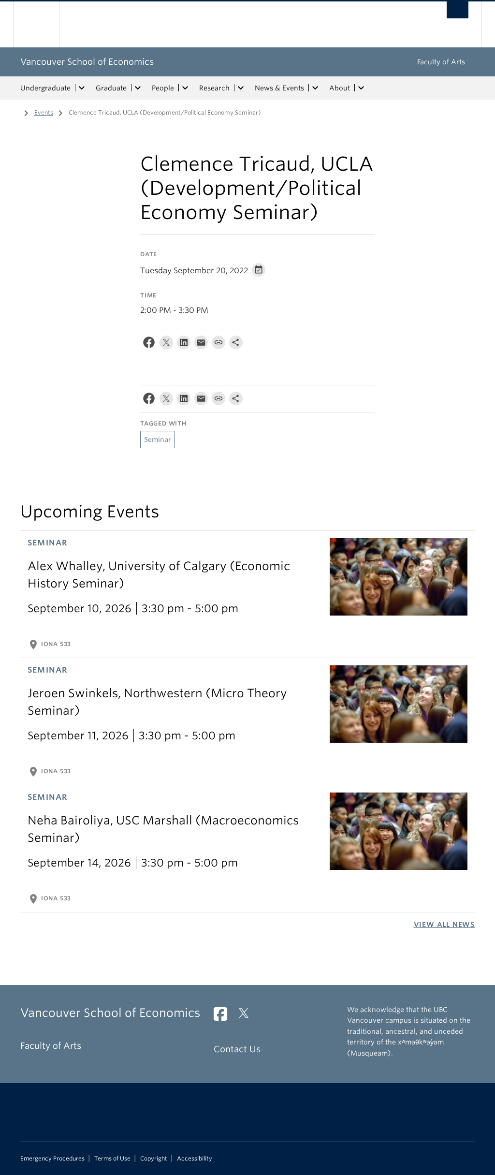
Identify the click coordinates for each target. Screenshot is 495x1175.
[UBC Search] (457, 9)
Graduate (111, 88)
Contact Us (237, 1049)
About (339, 88)
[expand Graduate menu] (138, 88)
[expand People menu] (185, 88)
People (163, 88)
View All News (444, 924)
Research (214, 88)
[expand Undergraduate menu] (81, 88)
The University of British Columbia (43, 24)
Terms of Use (112, 1158)
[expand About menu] (361, 88)
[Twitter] (166, 344)
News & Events (279, 88)
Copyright (153, 1158)
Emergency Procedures (52, 1158)
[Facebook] (149, 344)
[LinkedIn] (183, 344)
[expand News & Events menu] (315, 88)
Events (43, 112)
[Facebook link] (224, 1017)
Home (13, 112)
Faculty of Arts (441, 62)
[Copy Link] (218, 344)
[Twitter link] (247, 1017)
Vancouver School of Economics (87, 62)
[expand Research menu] (241, 88)
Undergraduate (45, 88)
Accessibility (194, 1158)
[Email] (201, 344)
